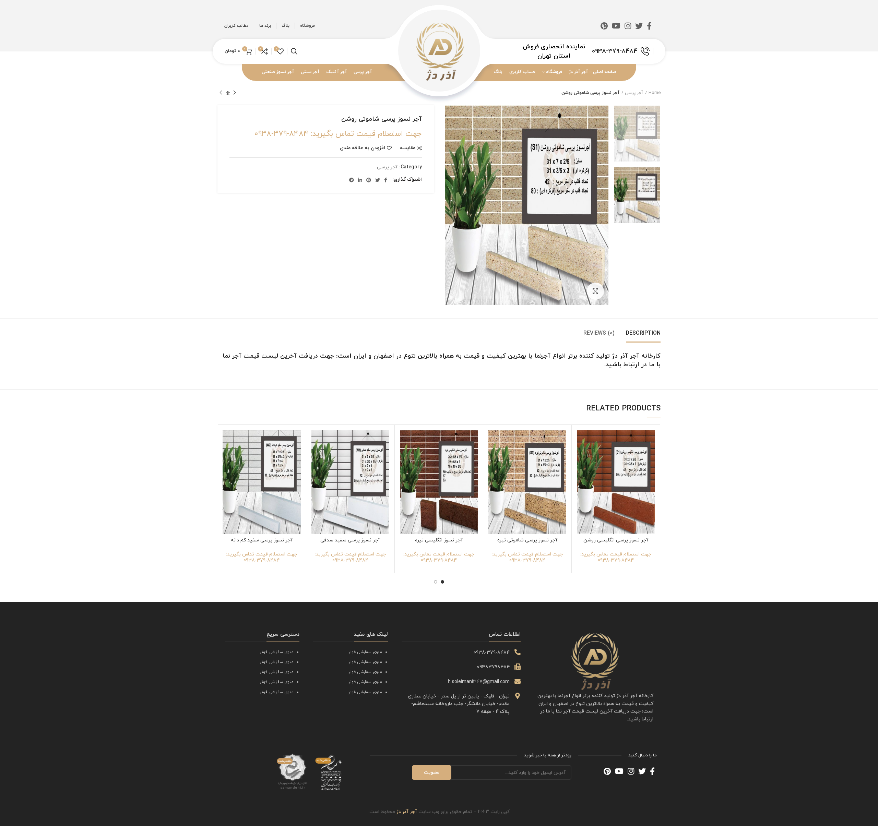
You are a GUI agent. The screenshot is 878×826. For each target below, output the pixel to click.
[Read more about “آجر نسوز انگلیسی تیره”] (405, 456)
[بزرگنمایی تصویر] (595, 291)
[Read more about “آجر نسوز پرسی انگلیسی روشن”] (582, 456)
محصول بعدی (220, 92)
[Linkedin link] (360, 180)
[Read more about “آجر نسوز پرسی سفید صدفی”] (316, 456)
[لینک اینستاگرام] (627, 26)
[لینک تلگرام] (351, 180)
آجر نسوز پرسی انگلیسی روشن (615, 540)
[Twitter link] (639, 26)
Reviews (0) (598, 333)
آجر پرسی (634, 93)
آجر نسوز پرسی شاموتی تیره (527, 540)
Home (655, 93)
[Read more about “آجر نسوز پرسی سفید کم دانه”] (227, 456)
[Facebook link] (649, 26)
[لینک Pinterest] (604, 26)
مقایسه (407, 148)
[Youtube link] (616, 26)
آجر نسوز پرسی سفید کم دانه (262, 540)
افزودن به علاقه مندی (362, 148)
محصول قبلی (234, 92)
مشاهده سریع (582, 472)
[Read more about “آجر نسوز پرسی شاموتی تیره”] (493, 456)
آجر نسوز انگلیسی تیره (439, 540)
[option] (637, 133)
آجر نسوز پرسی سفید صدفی (350, 540)
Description (643, 333)
